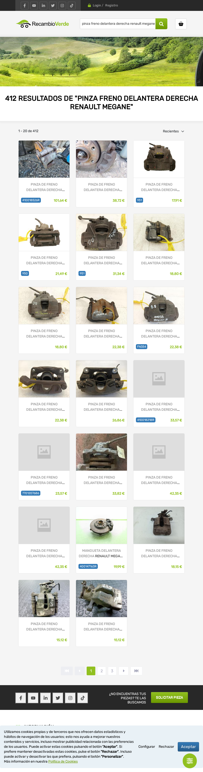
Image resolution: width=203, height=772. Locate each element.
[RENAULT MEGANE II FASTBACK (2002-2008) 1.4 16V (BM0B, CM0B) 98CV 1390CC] (158, 452)
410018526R (31, 200)
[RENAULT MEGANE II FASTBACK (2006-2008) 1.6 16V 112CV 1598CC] (101, 598)
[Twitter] (53, 5)
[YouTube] (34, 5)
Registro (111, 5)
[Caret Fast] (80, 671)
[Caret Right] (123, 671)
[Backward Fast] (67, 671)
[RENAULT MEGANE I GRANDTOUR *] (158, 232)
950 (25, 273)
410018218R (145, 420)
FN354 (141, 346)
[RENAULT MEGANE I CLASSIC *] (44, 379)
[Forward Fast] (136, 671)
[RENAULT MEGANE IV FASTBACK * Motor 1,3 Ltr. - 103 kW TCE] (44, 159)
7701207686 (30, 493)
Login (97, 5)
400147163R (88, 566)
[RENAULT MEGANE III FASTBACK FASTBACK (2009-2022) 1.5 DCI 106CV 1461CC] (101, 159)
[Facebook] (24, 5)
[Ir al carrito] (181, 23)
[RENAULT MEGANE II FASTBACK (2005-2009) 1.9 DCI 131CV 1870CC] (44, 525)
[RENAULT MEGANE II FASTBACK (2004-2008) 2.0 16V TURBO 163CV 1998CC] (44, 305)
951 (139, 200)
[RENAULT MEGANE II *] (101, 305)
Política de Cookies (63, 761)
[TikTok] (72, 5)
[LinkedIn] (43, 5)
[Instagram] (62, 5)
